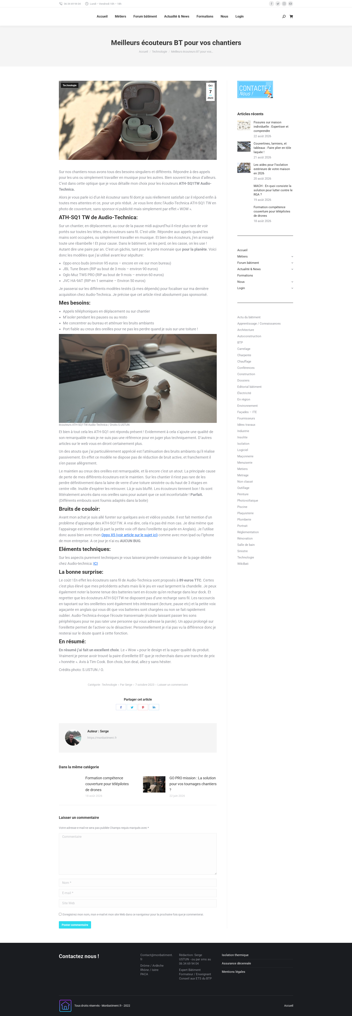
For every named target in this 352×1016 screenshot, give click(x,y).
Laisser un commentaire (172, 684)
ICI (95, 563)
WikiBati (243, 564)
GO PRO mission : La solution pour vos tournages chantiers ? (193, 784)
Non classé (245, 481)
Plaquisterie (245, 513)
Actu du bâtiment (249, 317)
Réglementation (248, 532)
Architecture (245, 330)
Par (126, 684)
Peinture (243, 494)
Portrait (242, 526)
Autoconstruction (249, 336)
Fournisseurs (246, 418)
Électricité (244, 393)
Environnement (247, 406)
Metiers (242, 469)
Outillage (243, 488)
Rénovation (245, 538)
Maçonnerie (245, 456)
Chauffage (244, 361)
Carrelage (243, 349)
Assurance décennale (236, 963)
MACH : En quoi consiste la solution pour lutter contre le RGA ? (273, 190)
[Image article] (70, 784)
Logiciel (242, 450)
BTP (240, 342)
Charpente (244, 355)
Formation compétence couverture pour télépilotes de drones (107, 784)
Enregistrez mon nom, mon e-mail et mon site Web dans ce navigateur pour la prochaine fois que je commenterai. (133, 914)
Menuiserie (244, 462)
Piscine (242, 507)
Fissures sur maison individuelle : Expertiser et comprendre (271, 127)
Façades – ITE (247, 412)
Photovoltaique (247, 500)
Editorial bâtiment (249, 387)
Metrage (243, 475)
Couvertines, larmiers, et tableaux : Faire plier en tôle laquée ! (272, 148)
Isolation (243, 444)
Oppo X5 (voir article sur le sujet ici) (129, 535)
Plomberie (244, 519)
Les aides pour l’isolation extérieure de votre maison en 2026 (272, 169)
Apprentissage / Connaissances (259, 323)
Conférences (246, 368)
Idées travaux (246, 425)
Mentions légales (233, 972)
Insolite (242, 437)
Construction (246, 374)
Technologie (70, 85)
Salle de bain (246, 545)
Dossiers (243, 380)
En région (243, 399)
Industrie (243, 431)
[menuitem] (102, 16)
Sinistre (242, 551)
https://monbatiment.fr (102, 737)
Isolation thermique (235, 955)
